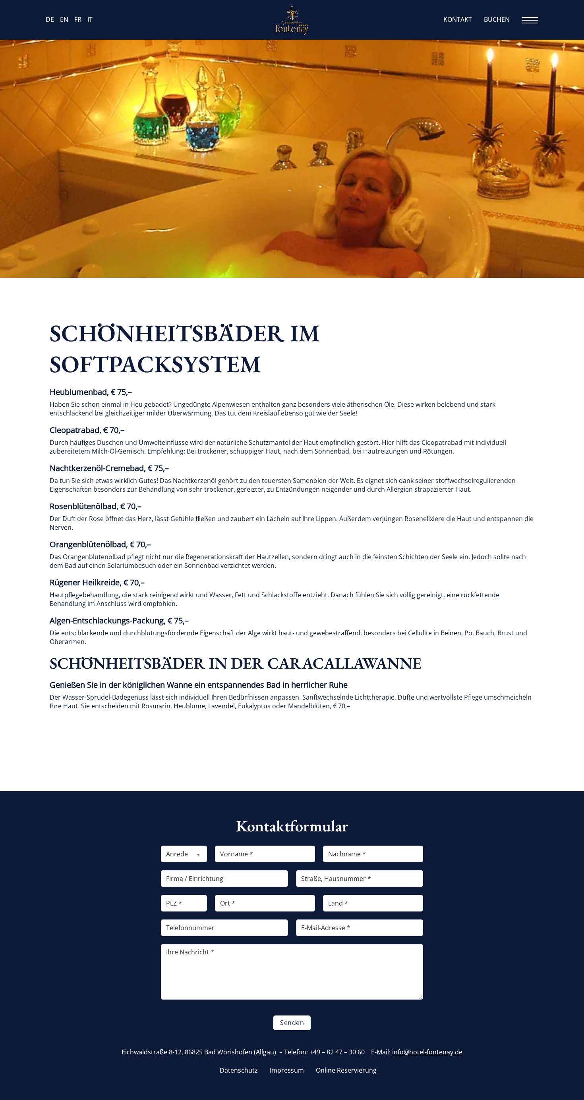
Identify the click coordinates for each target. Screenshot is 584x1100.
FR (77, 19)
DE (50, 19)
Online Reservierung (346, 1070)
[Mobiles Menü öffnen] (530, 20)
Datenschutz (239, 1070)
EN (64, 19)
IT (90, 19)
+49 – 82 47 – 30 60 (337, 1052)
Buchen (497, 19)
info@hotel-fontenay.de (427, 1052)
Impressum (287, 1070)
